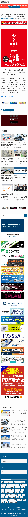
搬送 (23, 494)
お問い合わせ (14, 510)
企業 (3, 492)
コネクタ (3, 484)
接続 (19, 494)
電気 (16, 502)
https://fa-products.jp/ (7, 96)
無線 (18, 497)
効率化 (17, 492)
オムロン (23, 482)
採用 (16, 494)
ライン (6, 489)
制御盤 (12, 492)
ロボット (12, 489)
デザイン (12, 487)
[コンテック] (12, 258)
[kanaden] (14, 104)
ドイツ (22, 487)
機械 (6, 497)
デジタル (17, 487)
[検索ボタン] (22, 2)
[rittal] (22, 209)
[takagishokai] (12, 355)
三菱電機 (17, 489)
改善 (3, 497)
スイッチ (17, 484)
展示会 (11, 494)
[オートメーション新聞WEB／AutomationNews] (5, 2)
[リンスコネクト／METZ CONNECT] (12, 248)
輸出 (24, 499)
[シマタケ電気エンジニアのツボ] (22, 104)
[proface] (12, 282)
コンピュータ (10, 484)
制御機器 (7, 492)
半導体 (3, 494)
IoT (5, 482)
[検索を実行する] (25, 215)
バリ (3, 489)
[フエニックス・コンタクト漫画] (5, 209)
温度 (14, 497)
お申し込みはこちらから (14, 6)
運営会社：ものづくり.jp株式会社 (8, 509)
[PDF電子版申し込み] (14, 24)
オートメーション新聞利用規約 (14, 507)
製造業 (14, 499)
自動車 (9, 499)
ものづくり (10, 482)
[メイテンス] (12, 266)
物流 (21, 497)
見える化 (19, 499)
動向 (21, 492)
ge (2, 482)
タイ (7, 487)
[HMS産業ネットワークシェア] (5, 104)
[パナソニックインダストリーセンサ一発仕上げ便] (12, 315)
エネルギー (16, 482)
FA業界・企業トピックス (7, 18)
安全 (7, 494)
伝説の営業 (23, 18)
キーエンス (17, 18)
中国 (22, 489)
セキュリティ (23, 484)
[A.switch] (12, 332)
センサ (3, 487)
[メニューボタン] (26, 2)
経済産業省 (4, 499)
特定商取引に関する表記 (21, 509)
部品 (6, 502)
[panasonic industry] (12, 238)
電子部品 (11, 502)
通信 (3, 502)
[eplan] (14, 209)
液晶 (10, 497)
